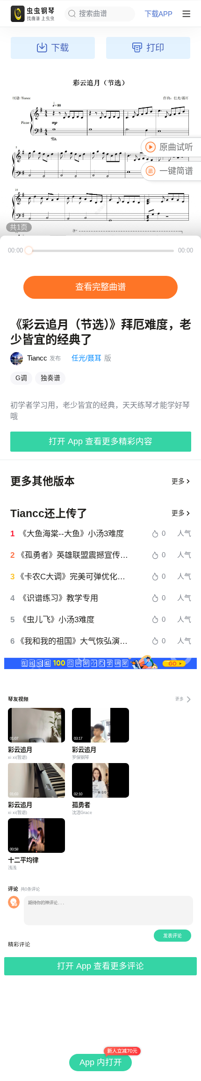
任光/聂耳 (86, 358)
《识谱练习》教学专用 (58, 598)
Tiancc (37, 358)
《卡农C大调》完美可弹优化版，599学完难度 (73, 577)
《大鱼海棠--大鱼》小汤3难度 (71, 534)
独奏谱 (50, 378)
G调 (21, 378)
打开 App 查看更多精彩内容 (100, 441)
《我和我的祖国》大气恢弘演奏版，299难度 (73, 641)
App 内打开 (100, 1062)
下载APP (158, 13)
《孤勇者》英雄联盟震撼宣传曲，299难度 (74, 555)
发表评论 (172, 935)
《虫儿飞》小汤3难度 (56, 620)
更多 (178, 481)
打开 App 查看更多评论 (100, 966)
